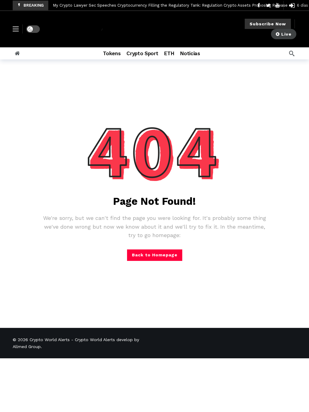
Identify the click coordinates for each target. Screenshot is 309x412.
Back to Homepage (154, 254)
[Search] (291, 53)
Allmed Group (27, 346)
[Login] (291, 5)
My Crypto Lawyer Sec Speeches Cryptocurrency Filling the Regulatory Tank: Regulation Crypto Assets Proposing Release (170, 5)
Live (286, 34)
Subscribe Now (268, 23)
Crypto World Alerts (50, 339)
